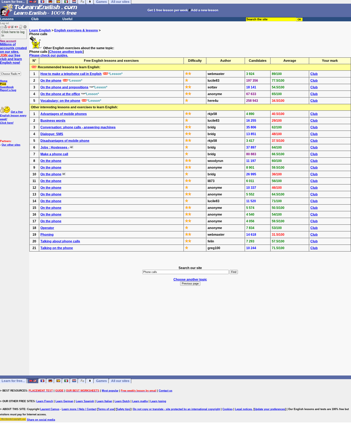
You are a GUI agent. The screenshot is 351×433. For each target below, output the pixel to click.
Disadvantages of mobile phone (64, 140)
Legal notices (243, 409)
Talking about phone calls (60, 241)
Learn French (44, 401)
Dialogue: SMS (51, 134)
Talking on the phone (56, 248)
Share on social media (41, 419)
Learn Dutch (122, 401)
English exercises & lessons (76, 30)
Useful (67, 19)
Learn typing (158, 401)
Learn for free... (13, 381)
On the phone (50, 80)
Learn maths (140, 401)
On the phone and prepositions (64, 87)
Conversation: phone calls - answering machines (78, 127)
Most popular (110, 390)
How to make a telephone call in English (71, 74)
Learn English (40, 30)
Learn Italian (104, 401)
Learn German (64, 401)
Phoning (47, 234)
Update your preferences (269, 409)
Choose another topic (66, 51)
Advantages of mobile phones (63, 114)
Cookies (227, 409)
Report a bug (8, 90)
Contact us (165, 390)
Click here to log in (13, 33)
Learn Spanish (85, 401)
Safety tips (123, 409)
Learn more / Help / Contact (79, 409)
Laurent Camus (49, 409)
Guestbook (7, 87)
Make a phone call (54, 154)
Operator (47, 228)
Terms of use (106, 409)
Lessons (7, 19)
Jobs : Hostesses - (54, 147)
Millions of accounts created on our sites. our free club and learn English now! (13, 53)
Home (3, 80)
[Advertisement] (190, 336)
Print (3, 84)
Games (101, 381)
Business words (52, 120)
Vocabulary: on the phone (60, 100)
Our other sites (11, 144)
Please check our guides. (48, 55)
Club (35, 19)
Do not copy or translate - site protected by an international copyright (176, 409)
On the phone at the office (60, 94)
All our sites (120, 381)
